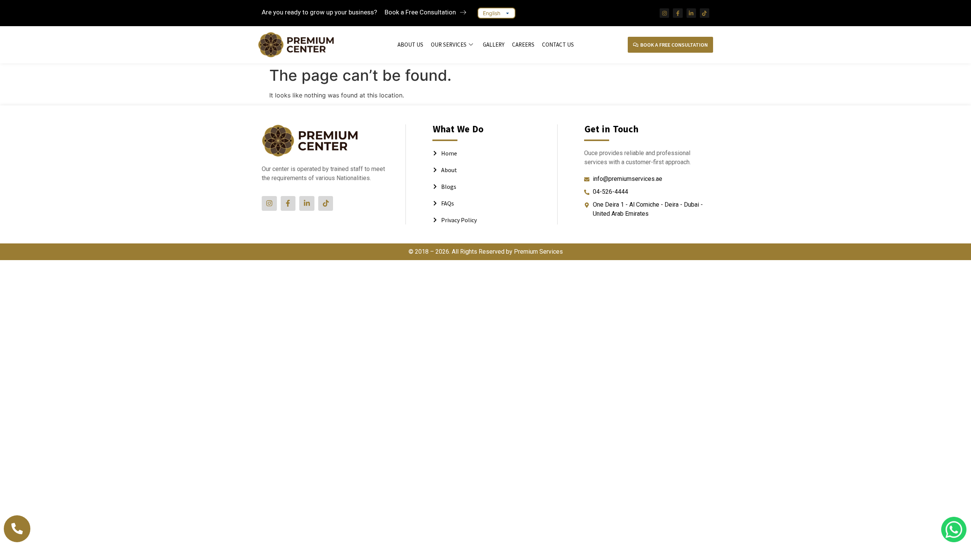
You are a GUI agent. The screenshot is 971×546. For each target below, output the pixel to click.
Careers (523, 44)
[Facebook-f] (677, 13)
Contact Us (558, 44)
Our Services (449, 44)
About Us (410, 44)
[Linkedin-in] (691, 13)
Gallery (493, 44)
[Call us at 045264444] (17, 528)
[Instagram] (664, 13)
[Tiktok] (704, 13)
